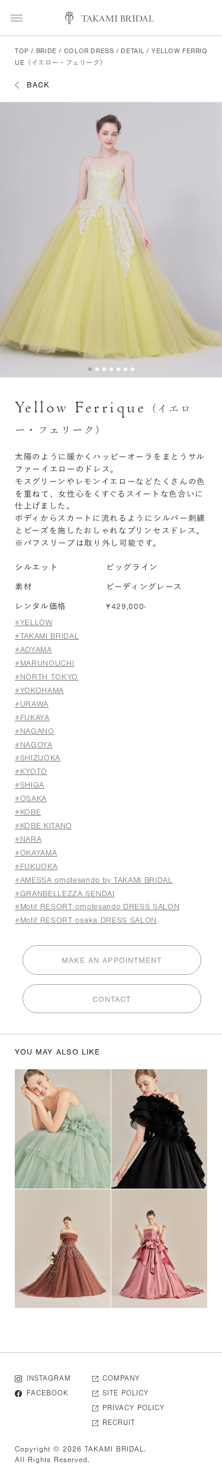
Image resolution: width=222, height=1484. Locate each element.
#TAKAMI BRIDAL (47, 636)
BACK (38, 84)
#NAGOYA (34, 744)
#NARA (28, 839)
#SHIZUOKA (37, 757)
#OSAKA (31, 798)
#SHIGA (29, 784)
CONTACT (111, 999)
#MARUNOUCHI (44, 663)
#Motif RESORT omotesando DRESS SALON (97, 906)
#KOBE (28, 812)
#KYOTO (31, 771)
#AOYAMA (33, 649)
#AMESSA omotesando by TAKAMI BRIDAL (94, 880)
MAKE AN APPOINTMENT (112, 960)
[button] (90, 369)
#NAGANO (34, 731)
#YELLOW (34, 622)
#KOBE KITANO (43, 825)
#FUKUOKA (36, 866)
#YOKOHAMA (39, 690)
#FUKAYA (32, 717)
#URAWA (32, 703)
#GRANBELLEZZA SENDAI (65, 893)
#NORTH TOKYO (46, 676)
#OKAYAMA (36, 852)
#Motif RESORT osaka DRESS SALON (86, 920)
